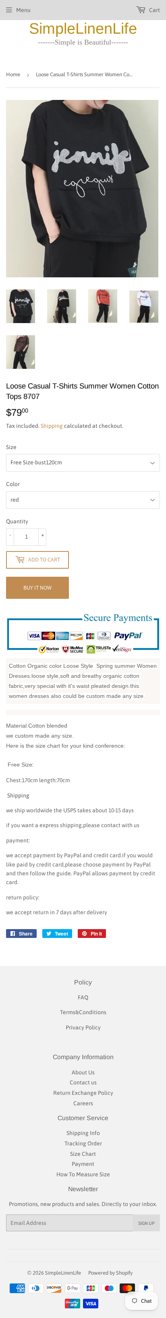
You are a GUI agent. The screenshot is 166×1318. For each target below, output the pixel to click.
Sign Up (146, 1223)
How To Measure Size (83, 1174)
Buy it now (37, 587)
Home (13, 74)
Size (11, 447)
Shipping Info (83, 1133)
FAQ (83, 997)
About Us (83, 1072)
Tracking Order (83, 1143)
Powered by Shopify (110, 1273)
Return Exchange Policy (83, 1093)
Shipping (52, 426)
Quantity (17, 521)
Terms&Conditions (83, 1012)
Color (13, 484)
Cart (154, 10)
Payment (83, 1164)
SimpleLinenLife (83, 28)
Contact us (83, 1082)
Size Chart (83, 1154)
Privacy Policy (83, 1027)
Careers (83, 1103)
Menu (23, 10)
